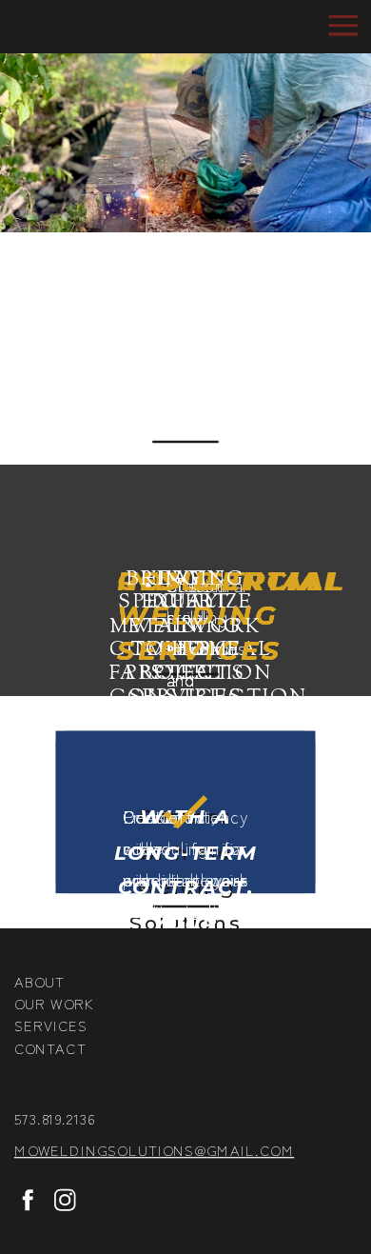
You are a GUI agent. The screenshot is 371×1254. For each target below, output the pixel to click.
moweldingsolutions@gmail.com (154, 1150)
